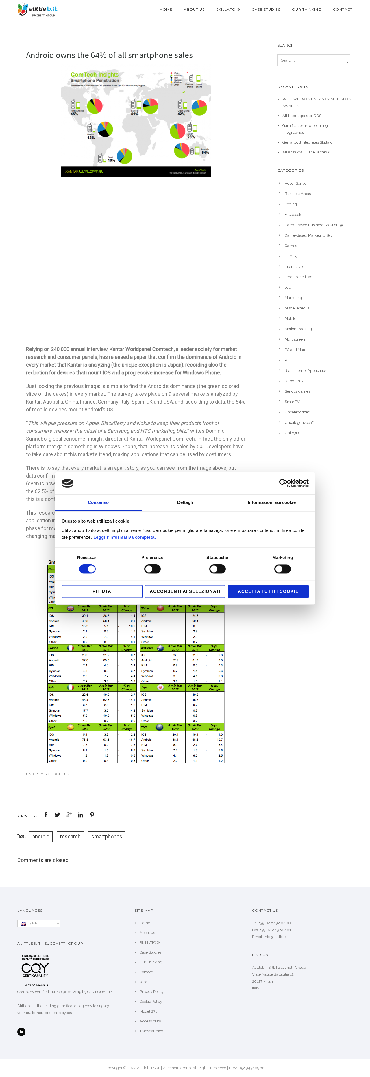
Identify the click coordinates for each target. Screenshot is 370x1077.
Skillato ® (228, 9)
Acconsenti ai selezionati (185, 591)
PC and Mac (295, 350)
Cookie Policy (151, 1001)
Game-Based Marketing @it (308, 235)
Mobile (290, 318)
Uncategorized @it (301, 422)
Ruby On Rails (297, 381)
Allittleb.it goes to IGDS (301, 116)
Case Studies (266, 9)
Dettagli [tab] (185, 502)
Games (291, 246)
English (31, 923)
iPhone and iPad (298, 277)
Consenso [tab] (98, 502)
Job (288, 287)
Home (166, 9)
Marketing (293, 298)
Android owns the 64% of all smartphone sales (109, 55)
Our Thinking (306, 9)
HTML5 (291, 256)
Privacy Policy (152, 991)
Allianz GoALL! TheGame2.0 (306, 152)
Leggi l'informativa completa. (124, 537)
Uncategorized (297, 412)
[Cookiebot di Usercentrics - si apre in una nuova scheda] (283, 483)
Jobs (143, 982)
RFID (289, 360)
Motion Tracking (298, 329)
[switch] (152, 569)
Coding (291, 204)
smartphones (106, 836)
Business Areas (298, 194)
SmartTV (292, 402)
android (40, 836)
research (70, 836)
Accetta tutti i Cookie (268, 591)
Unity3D (292, 433)
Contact (343, 9)
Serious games (297, 391)
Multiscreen (295, 339)
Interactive (294, 266)
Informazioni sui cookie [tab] (271, 502)
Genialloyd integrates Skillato (307, 142)
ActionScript (295, 183)
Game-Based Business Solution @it (315, 225)
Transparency (151, 1031)
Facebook (293, 214)
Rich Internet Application (306, 370)
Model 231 (148, 1011)
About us (194, 9)
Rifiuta (101, 591)
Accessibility (150, 1021)
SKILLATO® (150, 942)
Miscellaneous (54, 774)
